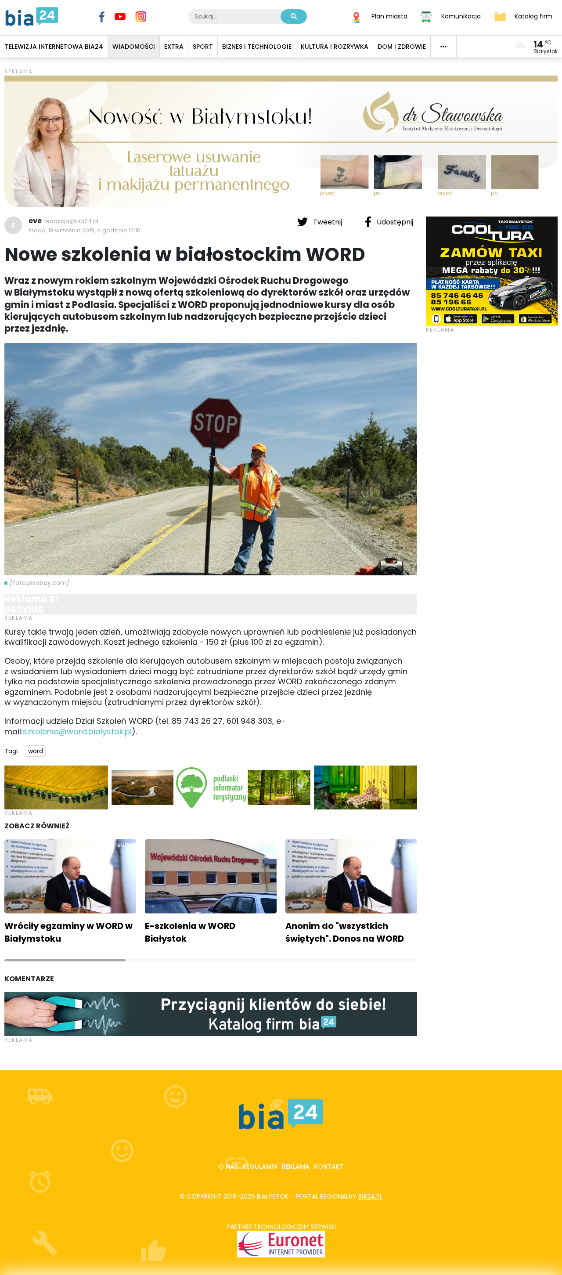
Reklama (296, 1166)
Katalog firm (533, 15)
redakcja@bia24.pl (70, 221)
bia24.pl (370, 1196)
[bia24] (31, 15)
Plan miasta (389, 15)
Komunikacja (461, 15)
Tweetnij (327, 222)
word (35, 751)
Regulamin (259, 1166)
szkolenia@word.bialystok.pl (77, 731)
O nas (228, 1166)
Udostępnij (394, 222)
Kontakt (329, 1166)
